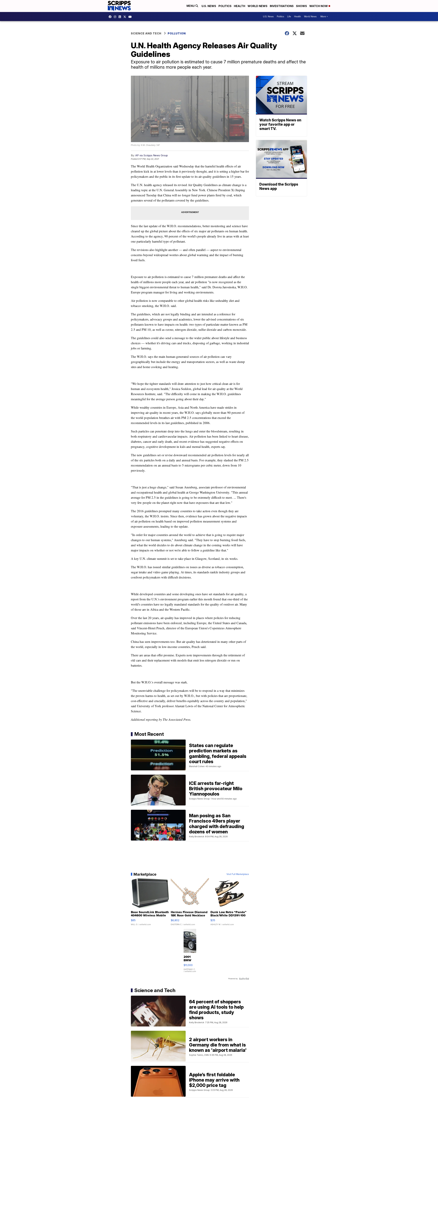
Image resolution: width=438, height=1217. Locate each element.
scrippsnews (111, 16)
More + (324, 16)
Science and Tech (146, 33)
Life (289, 16)
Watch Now (318, 6)
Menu (190, 5)
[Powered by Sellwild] (244, 979)
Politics (224, 6)
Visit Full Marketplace (238, 874)
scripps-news (121, 16)
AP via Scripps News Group (151, 155)
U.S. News (209, 6)
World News (257, 6)
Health (239, 6)
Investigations (282, 6)
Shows (301, 6)
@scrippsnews (130, 16)
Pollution (177, 33)
